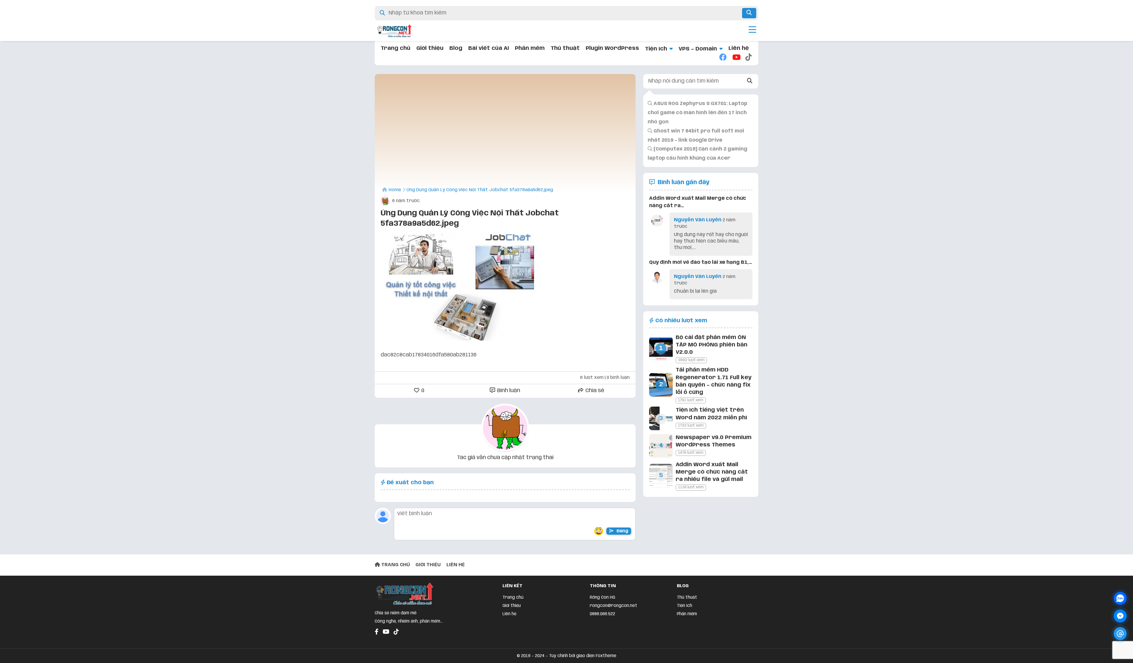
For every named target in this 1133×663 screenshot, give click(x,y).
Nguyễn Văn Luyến (697, 219)
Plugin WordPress (612, 48)
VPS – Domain (698, 49)
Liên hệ (738, 48)
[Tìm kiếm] (749, 13)
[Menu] (752, 30)
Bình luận (508, 390)
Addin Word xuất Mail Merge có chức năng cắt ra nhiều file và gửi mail (712, 472)
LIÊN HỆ (455, 564)
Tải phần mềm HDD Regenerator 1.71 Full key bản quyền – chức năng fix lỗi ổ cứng (713, 381)
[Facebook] (722, 57)
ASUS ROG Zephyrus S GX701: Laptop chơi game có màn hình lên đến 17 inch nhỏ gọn (697, 113)
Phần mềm (530, 48)
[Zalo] (1120, 598)
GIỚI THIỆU (428, 564)
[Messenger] (1120, 616)
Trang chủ (395, 48)
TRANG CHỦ (395, 564)
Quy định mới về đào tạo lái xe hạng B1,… (700, 262)
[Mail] (1120, 633)
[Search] (749, 81)
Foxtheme (606, 656)
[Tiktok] (748, 57)
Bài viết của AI (488, 48)
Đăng (621, 531)
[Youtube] (735, 57)
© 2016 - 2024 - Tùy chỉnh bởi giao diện (556, 656)
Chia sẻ (594, 390)
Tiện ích (656, 49)
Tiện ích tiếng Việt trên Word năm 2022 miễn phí (711, 413)
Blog (455, 48)
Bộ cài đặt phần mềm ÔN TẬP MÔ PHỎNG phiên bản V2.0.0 (711, 345)
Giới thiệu (429, 48)
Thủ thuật (565, 48)
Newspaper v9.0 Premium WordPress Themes (713, 441)
